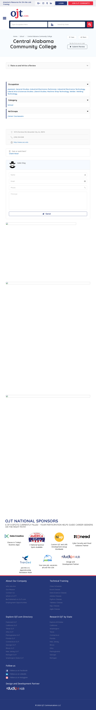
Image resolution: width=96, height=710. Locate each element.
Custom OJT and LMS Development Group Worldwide (59, 546)
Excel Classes (55, 589)
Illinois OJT (10, 648)
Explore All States (56, 622)
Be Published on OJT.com (16, 599)
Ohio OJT (9, 632)
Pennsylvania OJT (13, 635)
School (22, 36)
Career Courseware (16, 116)
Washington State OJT (15, 658)
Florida (52, 638)
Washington (54, 629)
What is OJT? (11, 596)
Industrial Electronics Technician (43, 89)
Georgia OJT (11, 645)
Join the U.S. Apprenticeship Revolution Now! (25, 570)
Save (72, 37)
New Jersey (54, 642)
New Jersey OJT (12, 651)
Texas (52, 632)
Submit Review (78, 47)
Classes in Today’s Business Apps (14, 543)
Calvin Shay (21, 163)
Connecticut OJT (12, 642)
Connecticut (54, 635)
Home (15, 36)
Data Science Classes (58, 593)
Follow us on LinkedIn (17, 674)
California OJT (11, 625)
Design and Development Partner (70, 563)
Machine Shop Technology (58, 91)
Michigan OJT (11, 655)
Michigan (53, 658)
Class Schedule (55, 586)
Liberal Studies (40, 91)
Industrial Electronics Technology (71, 89)
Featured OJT (11, 622)
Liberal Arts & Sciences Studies (20, 91)
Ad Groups (13, 111)
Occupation (13, 84)
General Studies (22, 89)
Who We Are (11, 586)
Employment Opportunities (16, 602)
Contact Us (10, 593)
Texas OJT (10, 629)
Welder (73, 91)
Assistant (11, 89)
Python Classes (56, 599)
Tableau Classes (56, 602)
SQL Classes (54, 606)
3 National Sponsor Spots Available (36, 546)
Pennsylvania (55, 651)
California (53, 625)
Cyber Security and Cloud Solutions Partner (81, 544)
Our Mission (10, 589)
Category (12, 100)
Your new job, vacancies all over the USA (48, 566)
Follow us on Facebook (18, 670)
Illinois (52, 645)
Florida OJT (10, 638)
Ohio (52, 648)
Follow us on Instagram (18, 677)
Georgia (53, 655)
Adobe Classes (55, 596)
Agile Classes (55, 609)
